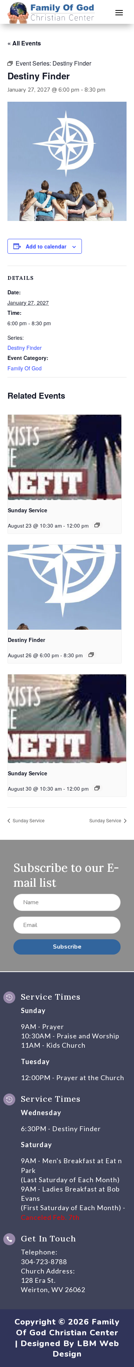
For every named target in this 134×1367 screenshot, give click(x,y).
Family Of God (24, 368)
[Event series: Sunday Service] (97, 525)
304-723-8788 (44, 1261)
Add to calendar (46, 246)
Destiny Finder (24, 347)
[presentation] (64, 457)
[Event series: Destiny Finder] (91, 654)
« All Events (24, 43)
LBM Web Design (85, 1349)
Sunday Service (27, 510)
